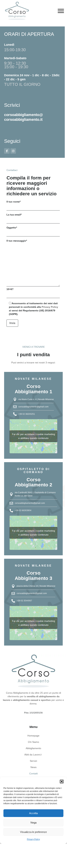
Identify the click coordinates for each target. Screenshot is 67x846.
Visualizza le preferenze (33, 831)
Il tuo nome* (14, 201)
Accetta (33, 813)
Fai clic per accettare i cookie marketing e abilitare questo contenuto (33, 436)
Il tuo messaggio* (17, 240)
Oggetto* (12, 227)
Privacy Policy (33, 839)
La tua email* (14, 214)
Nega (33, 822)
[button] (61, 781)
